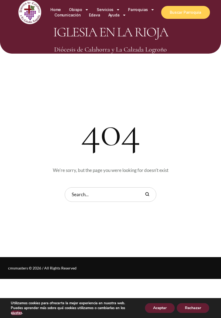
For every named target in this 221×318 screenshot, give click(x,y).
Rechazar (193, 307)
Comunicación (67, 15)
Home (55, 9)
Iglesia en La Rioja (110, 32)
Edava (94, 15)
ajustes (16, 312)
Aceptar (160, 307)
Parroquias (138, 9)
